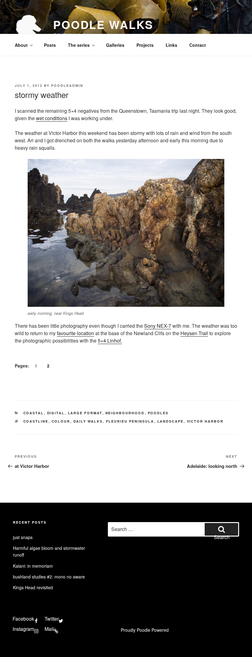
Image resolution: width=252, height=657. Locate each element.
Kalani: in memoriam (33, 566)
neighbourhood (125, 413)
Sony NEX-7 (157, 325)
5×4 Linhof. (110, 340)
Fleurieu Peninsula (130, 421)
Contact (197, 45)
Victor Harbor (205, 421)
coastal (33, 413)
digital (56, 413)
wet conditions (51, 118)
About (21, 45)
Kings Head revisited (33, 587)
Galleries (115, 45)
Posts (50, 45)
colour (61, 421)
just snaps (23, 537)
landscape (170, 421)
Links (171, 45)
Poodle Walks (103, 24)
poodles (158, 413)
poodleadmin (67, 85)
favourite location (75, 333)
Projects (145, 45)
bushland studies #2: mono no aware (49, 577)
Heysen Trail (194, 333)
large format (85, 413)
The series (79, 45)
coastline (36, 421)
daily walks (88, 421)
